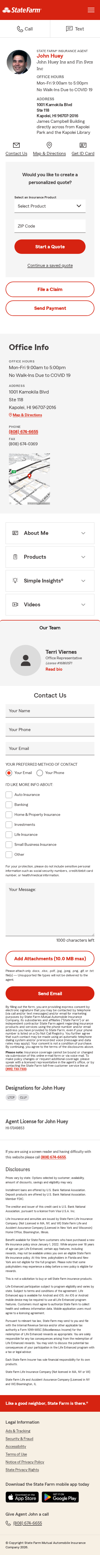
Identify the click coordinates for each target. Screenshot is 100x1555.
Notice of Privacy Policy (25, 1462)
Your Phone (20, 729)
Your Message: (22, 889)
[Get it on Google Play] (60, 1497)
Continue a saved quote (50, 265)
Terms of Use (16, 1454)
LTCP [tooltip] (11, 1097)
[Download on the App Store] (22, 1497)
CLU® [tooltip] (23, 1097)
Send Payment (50, 308)
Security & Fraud (19, 1439)
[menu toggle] (91, 10)
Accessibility (16, 1447)
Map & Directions (27, 415)
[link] (25, 10)
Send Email (50, 993)
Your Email (19, 748)
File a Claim (50, 289)
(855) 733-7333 (16, 1069)
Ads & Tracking (18, 1431)
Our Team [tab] (50, 627)
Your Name (19, 711)
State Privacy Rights (22, 1470)
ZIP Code (26, 226)
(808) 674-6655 (23, 432)
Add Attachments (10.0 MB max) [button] (50, 958)
